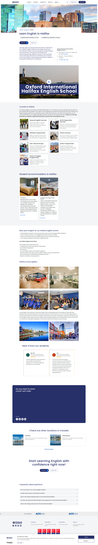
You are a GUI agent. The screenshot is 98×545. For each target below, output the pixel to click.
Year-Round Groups (36, 143)
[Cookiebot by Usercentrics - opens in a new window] (10, 543)
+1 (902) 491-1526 (63, 60)
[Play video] (49, 82)
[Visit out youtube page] (21, 526)
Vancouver (66, 436)
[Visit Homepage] (15, 2)
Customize (85, 540)
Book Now (82, 2)
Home (21, 30)
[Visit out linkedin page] (18, 526)
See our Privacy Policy (63, 524)
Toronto (27, 436)
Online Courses (65, 133)
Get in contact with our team (37, 524)
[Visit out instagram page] (13, 526)
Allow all (86, 537)
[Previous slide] (23, 363)
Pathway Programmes (37, 133)
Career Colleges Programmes (35, 156)
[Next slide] (74, 363)
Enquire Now (73, 2)
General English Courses (38, 120)
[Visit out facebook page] (16, 526)
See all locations (49, 449)
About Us (50, 2)
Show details (19, 542)
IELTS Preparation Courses (66, 121)
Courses (29, 2)
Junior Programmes (67, 143)
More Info (22, 215)
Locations (35, 2)
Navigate (65, 54)
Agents (56, 2)
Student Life (43, 2)
